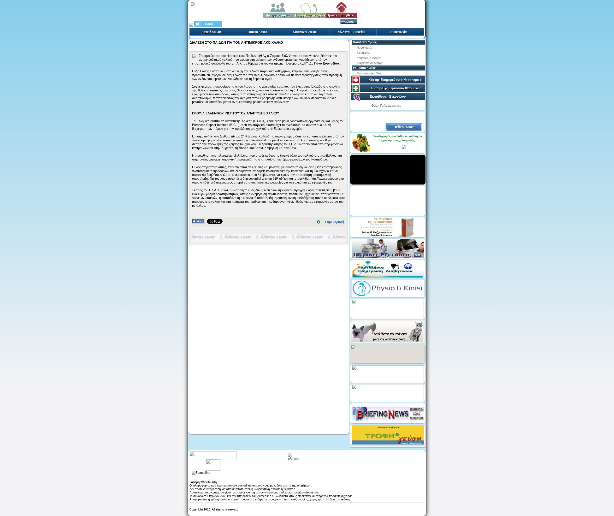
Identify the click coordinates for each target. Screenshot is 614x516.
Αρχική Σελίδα (211, 32)
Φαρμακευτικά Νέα (369, 73)
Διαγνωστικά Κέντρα (370, 63)
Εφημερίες (363, 52)
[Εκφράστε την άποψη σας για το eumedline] (213, 461)
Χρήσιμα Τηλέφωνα (369, 58)
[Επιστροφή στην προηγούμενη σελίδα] (318, 222)
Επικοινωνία (398, 32)
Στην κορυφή (334, 222)
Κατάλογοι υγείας (304, 32)
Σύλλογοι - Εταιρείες (351, 32)
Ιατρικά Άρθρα (257, 32)
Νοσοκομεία (364, 47)
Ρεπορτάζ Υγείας (364, 68)
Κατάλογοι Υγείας (365, 42)
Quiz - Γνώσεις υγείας (386, 105)
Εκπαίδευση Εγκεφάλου (388, 96)
